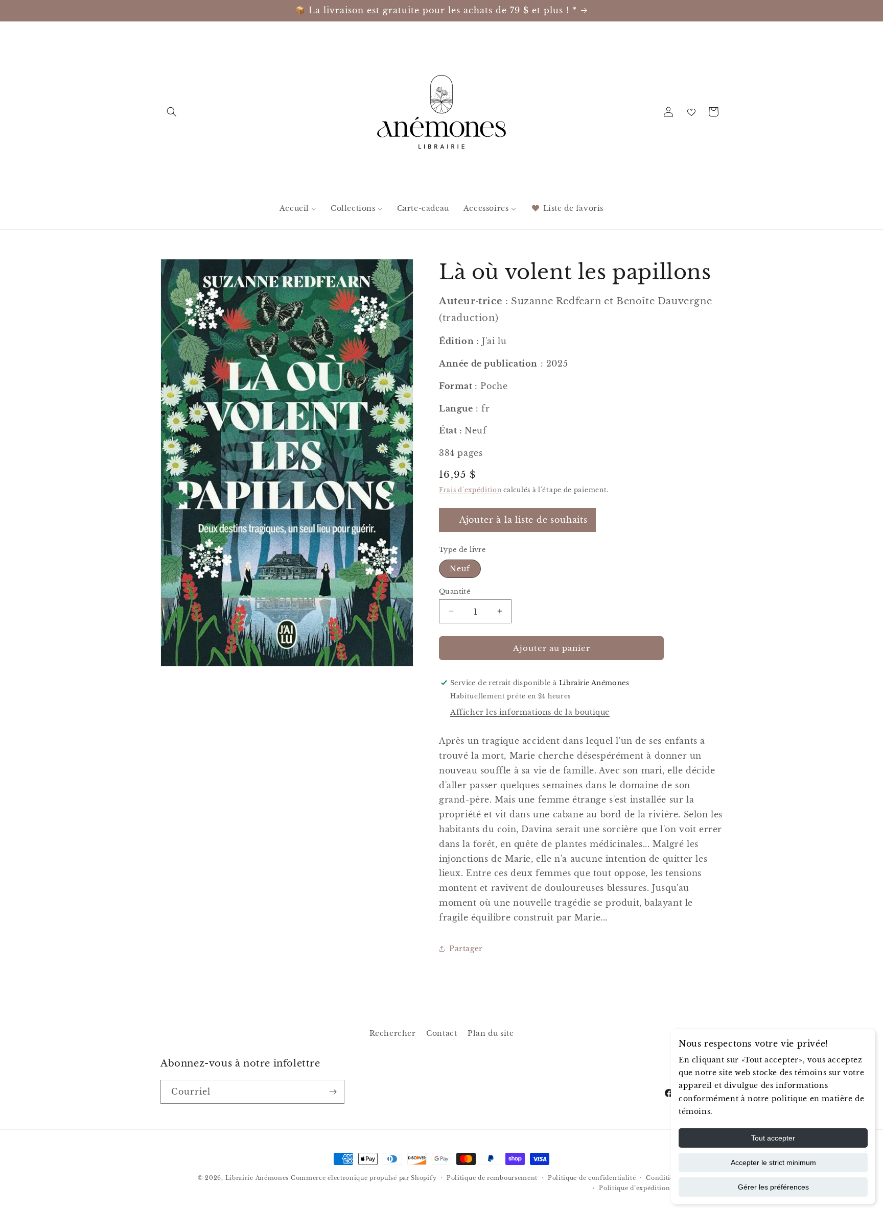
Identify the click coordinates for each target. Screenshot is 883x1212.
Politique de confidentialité (592, 1177)
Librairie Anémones (257, 1177)
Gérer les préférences (773, 1187)
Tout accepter (773, 1138)
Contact (441, 1033)
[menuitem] (297, 208)
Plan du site (491, 1033)
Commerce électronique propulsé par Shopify (363, 1177)
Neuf (460, 568)
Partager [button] (466, 948)
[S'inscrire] (332, 1092)
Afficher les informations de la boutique (530, 711)
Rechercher (392, 1033)
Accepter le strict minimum (773, 1162)
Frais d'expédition (470, 489)
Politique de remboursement (492, 1177)
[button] (171, 112)
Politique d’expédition (634, 1188)
